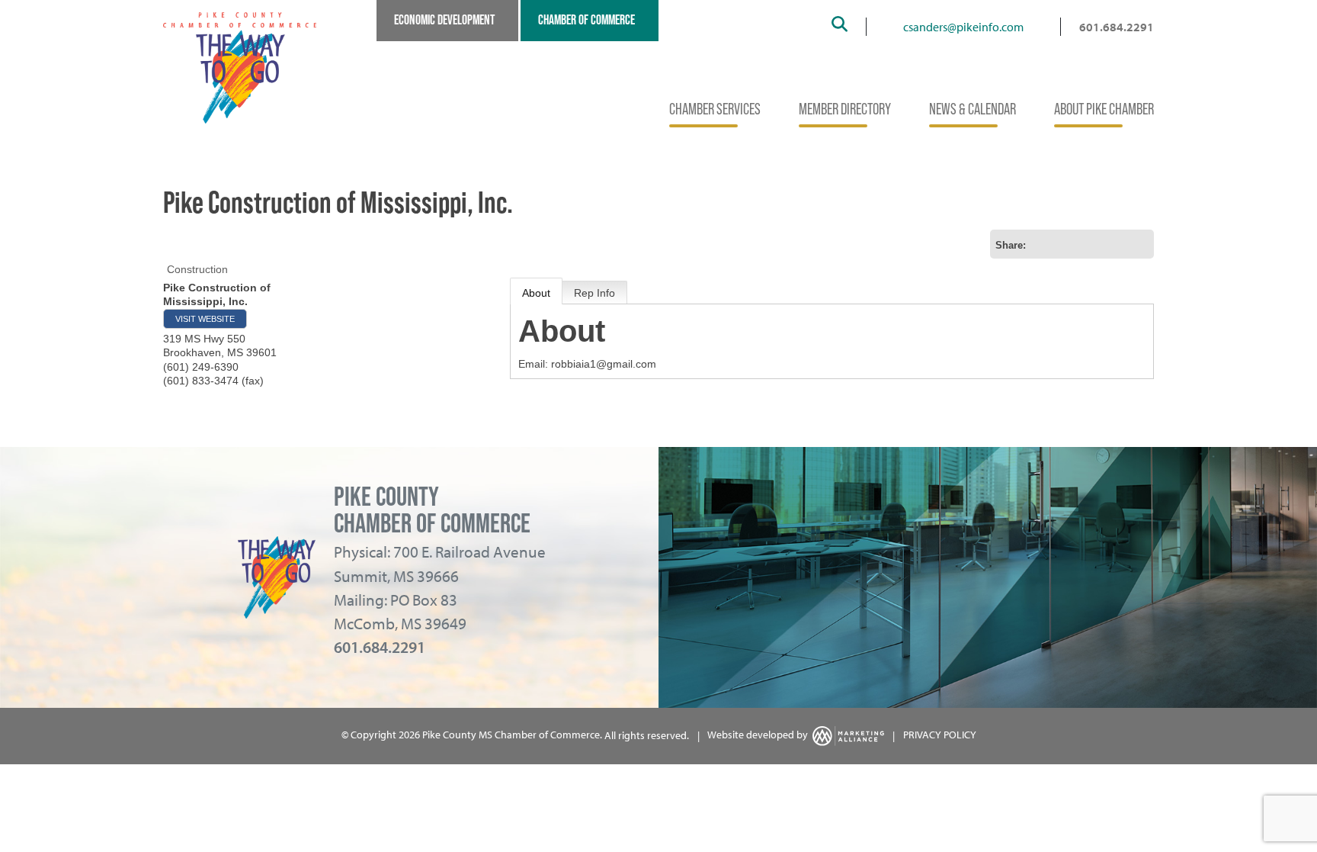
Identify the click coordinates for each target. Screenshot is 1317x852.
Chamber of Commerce (586, 19)
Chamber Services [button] (715, 109)
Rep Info (594, 293)
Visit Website (205, 318)
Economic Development (444, 19)
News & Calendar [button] (972, 109)
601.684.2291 (1116, 26)
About (536, 293)
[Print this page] (1042, 244)
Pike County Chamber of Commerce (432, 510)
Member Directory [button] (845, 109)
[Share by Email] (1066, 244)
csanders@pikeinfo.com (963, 26)
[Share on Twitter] (1115, 244)
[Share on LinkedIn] (1139, 244)
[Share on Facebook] (1090, 244)
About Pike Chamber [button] (1104, 109)
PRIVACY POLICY (939, 735)
